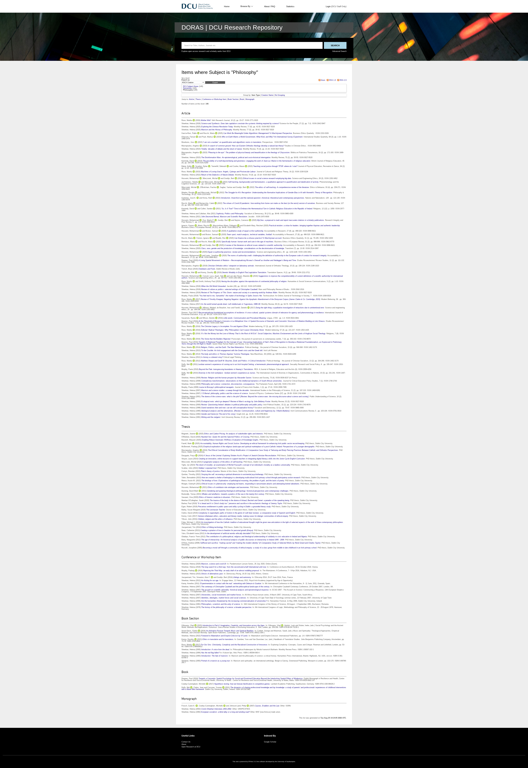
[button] (215, 82)
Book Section (233, 99)
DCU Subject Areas (190, 86)
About (184, 744)
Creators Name (267, 95)
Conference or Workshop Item (214, 99)
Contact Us (186, 742)
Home (226, 6)
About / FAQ (269, 6)
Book (242, 99)
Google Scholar (270, 742)
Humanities (187, 88)
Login (328, 6)
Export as (186, 80)
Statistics (290, 6)
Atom (323, 80)
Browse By (245, 6)
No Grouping (280, 95)
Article (191, 99)
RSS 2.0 (342, 80)
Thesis (198, 99)
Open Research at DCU (191, 747)
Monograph (250, 99)
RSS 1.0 (332, 80)
